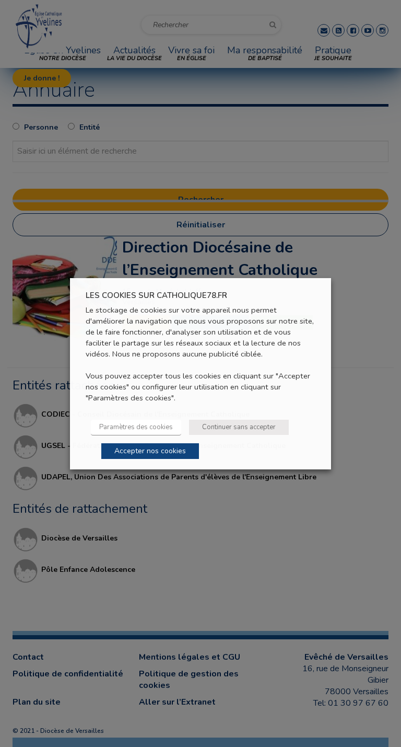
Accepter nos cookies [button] (150, 451)
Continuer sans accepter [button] (239, 427)
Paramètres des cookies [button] (136, 427)
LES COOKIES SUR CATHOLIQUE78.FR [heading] (156, 295)
